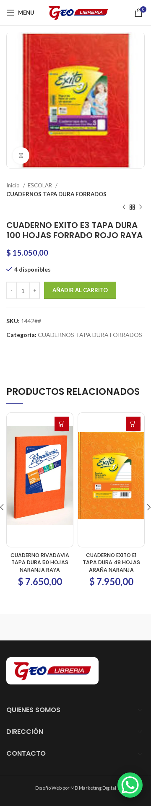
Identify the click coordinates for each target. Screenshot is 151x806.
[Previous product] (124, 207)
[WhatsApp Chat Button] (130, 785)
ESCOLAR (40, 185)
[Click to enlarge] (21, 155)
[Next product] (140, 207)
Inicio (13, 185)
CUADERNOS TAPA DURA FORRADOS (56, 194)
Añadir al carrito (80, 290)
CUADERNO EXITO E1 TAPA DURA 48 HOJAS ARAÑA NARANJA (111, 562)
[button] (62, 424)
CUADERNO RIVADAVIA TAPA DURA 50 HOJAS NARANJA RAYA (39, 562)
